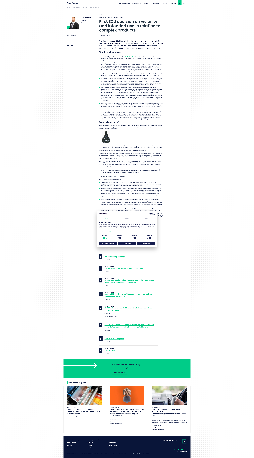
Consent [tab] (107, 218)
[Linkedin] (68, 45)
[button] (180, 3)
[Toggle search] (180, 3)
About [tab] (146, 218)
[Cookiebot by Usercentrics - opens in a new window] (149, 214)
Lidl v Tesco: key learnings (115, 257)
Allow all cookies (146, 243)
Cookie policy (102, 230)
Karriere (173, 3)
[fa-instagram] (173, 449)
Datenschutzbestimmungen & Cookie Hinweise (91, 453)
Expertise (145, 3)
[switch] (119, 238)
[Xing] (76, 45)
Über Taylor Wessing (124, 3)
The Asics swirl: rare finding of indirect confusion (124, 268)
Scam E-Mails (146, 453)
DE (183, 3)
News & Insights (76, 7)
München (84, 20)
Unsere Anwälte (136, 3)
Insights (165, 3)
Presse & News (113, 445)
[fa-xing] (185, 449)
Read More (80, 23)
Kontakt (69, 448)
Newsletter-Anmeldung (171, 440)
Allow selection (127, 243)
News (110, 440)
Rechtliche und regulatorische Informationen (116, 453)
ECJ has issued (129, 57)
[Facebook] (72, 45)
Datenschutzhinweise (72, 453)
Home (68, 7)
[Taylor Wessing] (72, 3)
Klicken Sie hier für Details (85, 405)
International (155, 3)
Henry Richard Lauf (112, 316)
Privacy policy (109, 230)
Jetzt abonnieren (127, 368)
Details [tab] (127, 218)
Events (90, 445)
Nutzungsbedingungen (135, 453)
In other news (110, 350)
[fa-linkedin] (177, 449)
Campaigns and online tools (95, 440)
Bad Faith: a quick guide (114, 339)
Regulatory (117, 230)
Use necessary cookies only (108, 243)
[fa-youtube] (181, 449)
